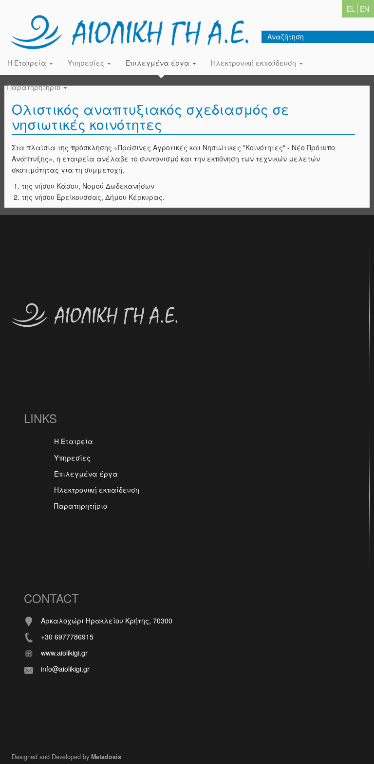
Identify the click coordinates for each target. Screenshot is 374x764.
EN (364, 9)
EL (351, 9)
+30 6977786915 (67, 636)
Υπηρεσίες (87, 63)
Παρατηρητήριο (34, 87)
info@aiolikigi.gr (65, 669)
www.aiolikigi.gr (64, 652)
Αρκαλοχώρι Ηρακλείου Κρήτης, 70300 (106, 620)
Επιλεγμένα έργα (158, 63)
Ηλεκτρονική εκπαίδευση (254, 63)
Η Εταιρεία (27, 63)
